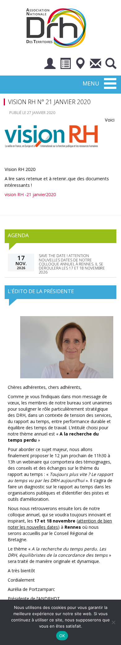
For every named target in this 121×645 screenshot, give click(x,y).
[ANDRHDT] (58, 27)
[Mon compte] (50, 64)
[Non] (113, 622)
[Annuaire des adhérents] (65, 64)
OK (62, 635)
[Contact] (95, 64)
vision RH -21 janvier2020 (30, 194)
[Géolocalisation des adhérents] (80, 64)
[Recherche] (110, 64)
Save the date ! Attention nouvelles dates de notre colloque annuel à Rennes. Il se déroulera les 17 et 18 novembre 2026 (72, 264)
